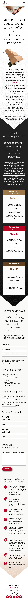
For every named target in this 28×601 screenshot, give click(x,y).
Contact (14, 584)
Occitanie (15, 82)
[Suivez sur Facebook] (7, 596)
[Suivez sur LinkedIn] (17, 596)
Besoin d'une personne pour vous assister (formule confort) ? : (13, 361)
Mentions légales (14, 585)
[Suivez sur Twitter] (10, 596)
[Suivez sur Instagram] (20, 596)
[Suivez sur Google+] (14, 596)
